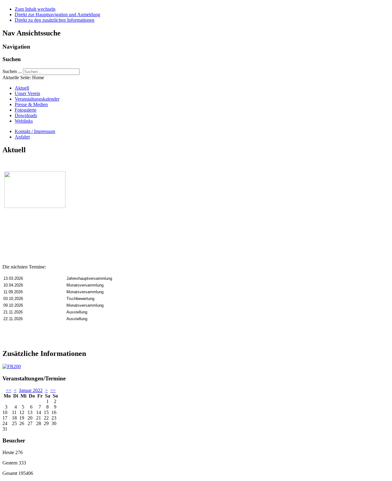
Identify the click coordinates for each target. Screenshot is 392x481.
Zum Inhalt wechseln (35, 9)
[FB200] (11, 366)
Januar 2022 (31, 390)
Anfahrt (22, 136)
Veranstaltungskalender (37, 99)
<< (8, 390)
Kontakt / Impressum (35, 131)
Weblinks (24, 121)
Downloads (26, 115)
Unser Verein (27, 93)
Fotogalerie (25, 110)
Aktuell (22, 88)
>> (53, 390)
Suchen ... (12, 71)
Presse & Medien (31, 104)
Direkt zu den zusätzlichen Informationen (54, 20)
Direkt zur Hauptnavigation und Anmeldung (57, 14)
